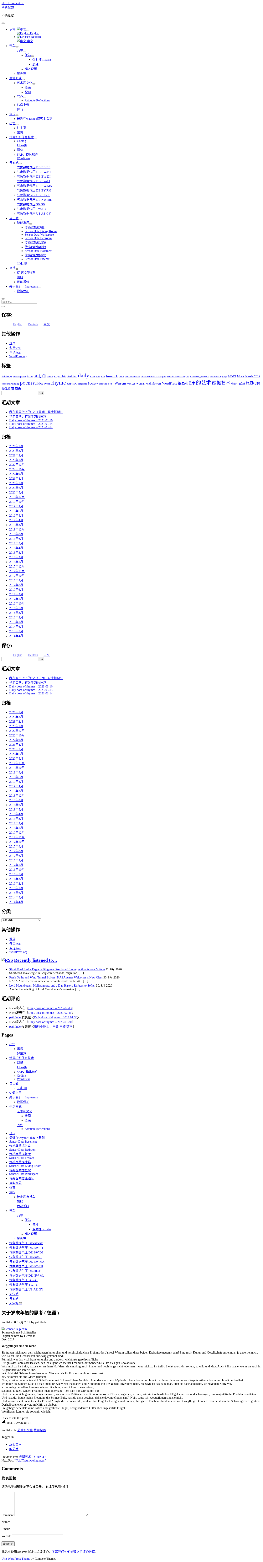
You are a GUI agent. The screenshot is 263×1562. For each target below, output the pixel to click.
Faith (92, 376)
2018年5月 (16, 543)
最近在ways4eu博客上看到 (34, 118)
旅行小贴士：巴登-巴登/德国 (53, 1026)
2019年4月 (16, 520)
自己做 (13, 218)
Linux (121, 376)
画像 (18, 389)
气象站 (13, 162)
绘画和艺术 (186, 383)
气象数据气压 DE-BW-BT (34, 172)
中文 (29, 41)
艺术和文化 (24, 82)
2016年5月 (16, 608)
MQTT (232, 376)
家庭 (242, 383)
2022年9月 (16, 474)
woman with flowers (148, 383)
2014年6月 (16, 626)
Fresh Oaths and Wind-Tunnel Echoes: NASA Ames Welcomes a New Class (56, 977)
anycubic (60, 376)
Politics (38, 383)
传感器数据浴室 (35, 242)
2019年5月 (16, 515)
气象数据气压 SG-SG (31, 204)
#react (30, 376)
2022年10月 (17, 469)
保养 (28, 55)
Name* (6, 1521)
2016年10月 (17, 603)
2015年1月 (16, 622)
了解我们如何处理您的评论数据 (73, 1552)
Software (103, 383)
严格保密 (8, 7)
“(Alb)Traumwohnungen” (30, 1460)
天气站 (13, 1294)
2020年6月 (16, 487)
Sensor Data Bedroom (38, 238)
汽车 (12, 45)
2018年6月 (16, 538)
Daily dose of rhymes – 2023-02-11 (49, 1012)
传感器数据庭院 (35, 247)
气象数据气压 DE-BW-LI (33, 181)
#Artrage (7, 376)
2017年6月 (16, 589)
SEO (74, 383)
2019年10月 (17, 501)
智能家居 (23, 222)
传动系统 (23, 281)
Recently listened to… (35, 960)
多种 (35, 64)
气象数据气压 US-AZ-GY (34, 213)
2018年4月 (16, 548)
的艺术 (203, 383)
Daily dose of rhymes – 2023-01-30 (55, 1017)
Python (47, 383)
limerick (112, 376)
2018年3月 (16, 552)
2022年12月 (17, 464)
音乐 (12, 114)
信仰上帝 (23, 104)
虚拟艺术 (221, 382)
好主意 (21, 128)
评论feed (15, 352)
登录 (12, 343)
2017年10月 (17, 575)
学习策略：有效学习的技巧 (27, 416)
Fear (98, 376)
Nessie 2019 (252, 376)
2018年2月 (16, 557)
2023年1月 (16, 460)
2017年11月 (17, 571)
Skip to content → (13, 3)
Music (241, 376)
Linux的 (22, 145)
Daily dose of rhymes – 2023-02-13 (50, 1008)
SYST (111, 383)
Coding (21, 141)
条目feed (15, 348)
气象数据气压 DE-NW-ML (34, 199)
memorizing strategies (199, 377)
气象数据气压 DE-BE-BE (33, 167)
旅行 (12, 268)
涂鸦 (257, 383)
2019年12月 (17, 497)
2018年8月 (16, 534)
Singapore (82, 383)
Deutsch (35, 36)
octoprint (6, 383)
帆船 (20, 277)
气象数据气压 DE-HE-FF (33, 195)
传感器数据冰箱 (35, 255)
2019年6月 (16, 511)
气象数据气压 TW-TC (31, 209)
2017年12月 (17, 566)
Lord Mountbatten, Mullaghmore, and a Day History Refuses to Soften (52, 985)
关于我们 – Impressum (23, 286)
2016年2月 (16, 617)
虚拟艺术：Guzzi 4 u (32, 1456)
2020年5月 (16, 492)
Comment (7, 1515)
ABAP (50, 376)
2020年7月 (16, 483)
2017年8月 (16, 585)
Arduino (72, 376)
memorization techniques (178, 376)
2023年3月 (16, 450)
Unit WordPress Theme (16, 1558)
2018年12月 (17, 529)
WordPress (23, 158)
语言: (13, 29)
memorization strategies (153, 376)
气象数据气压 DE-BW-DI (33, 176)
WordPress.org (18, 356)
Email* (6, 1529)
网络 (20, 150)
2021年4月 (16, 478)
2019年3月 (16, 524)
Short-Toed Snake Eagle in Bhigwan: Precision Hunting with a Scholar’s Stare (57, 969)
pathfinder (15, 1017)
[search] (3, 298)
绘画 (28, 87)
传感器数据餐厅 (35, 227)
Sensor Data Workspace (39, 234)
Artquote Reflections (37, 100)
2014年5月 (16, 631)
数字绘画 (40, 1430)
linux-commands (132, 376)
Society (93, 383)
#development (19, 376)
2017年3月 (16, 594)
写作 (20, 96)
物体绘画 (8, 389)
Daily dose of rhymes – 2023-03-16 (31, 420)
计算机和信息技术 (21, 137)
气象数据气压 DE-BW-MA (34, 185)
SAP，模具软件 (27, 154)
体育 (20, 109)
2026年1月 (16, 446)
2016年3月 (16, 612)
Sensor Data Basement (38, 250)
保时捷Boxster (41, 59)
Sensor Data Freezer (37, 259)
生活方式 (15, 78)
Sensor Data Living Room (41, 231)
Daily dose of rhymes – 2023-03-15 (31, 423)
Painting (14, 383)
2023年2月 (16, 455)
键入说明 (31, 69)
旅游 (250, 383)
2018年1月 (16, 561)
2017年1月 (16, 599)
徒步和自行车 (26, 272)
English (34, 33)
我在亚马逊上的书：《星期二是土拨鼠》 (36, 412)
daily (83, 375)
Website (6, 1536)
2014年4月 (16, 636)
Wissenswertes (125, 383)
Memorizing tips (218, 376)
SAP (69, 383)
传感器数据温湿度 (21, 1178)
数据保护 (23, 291)
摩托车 (21, 73)
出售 (12, 123)
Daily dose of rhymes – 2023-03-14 (31, 427)
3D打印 (22, 263)
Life (103, 376)
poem (26, 383)
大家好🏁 (15, 1303)
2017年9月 (16, 580)
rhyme (58, 383)
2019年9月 (16, 506)
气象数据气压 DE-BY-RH (34, 190)
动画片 (234, 383)
